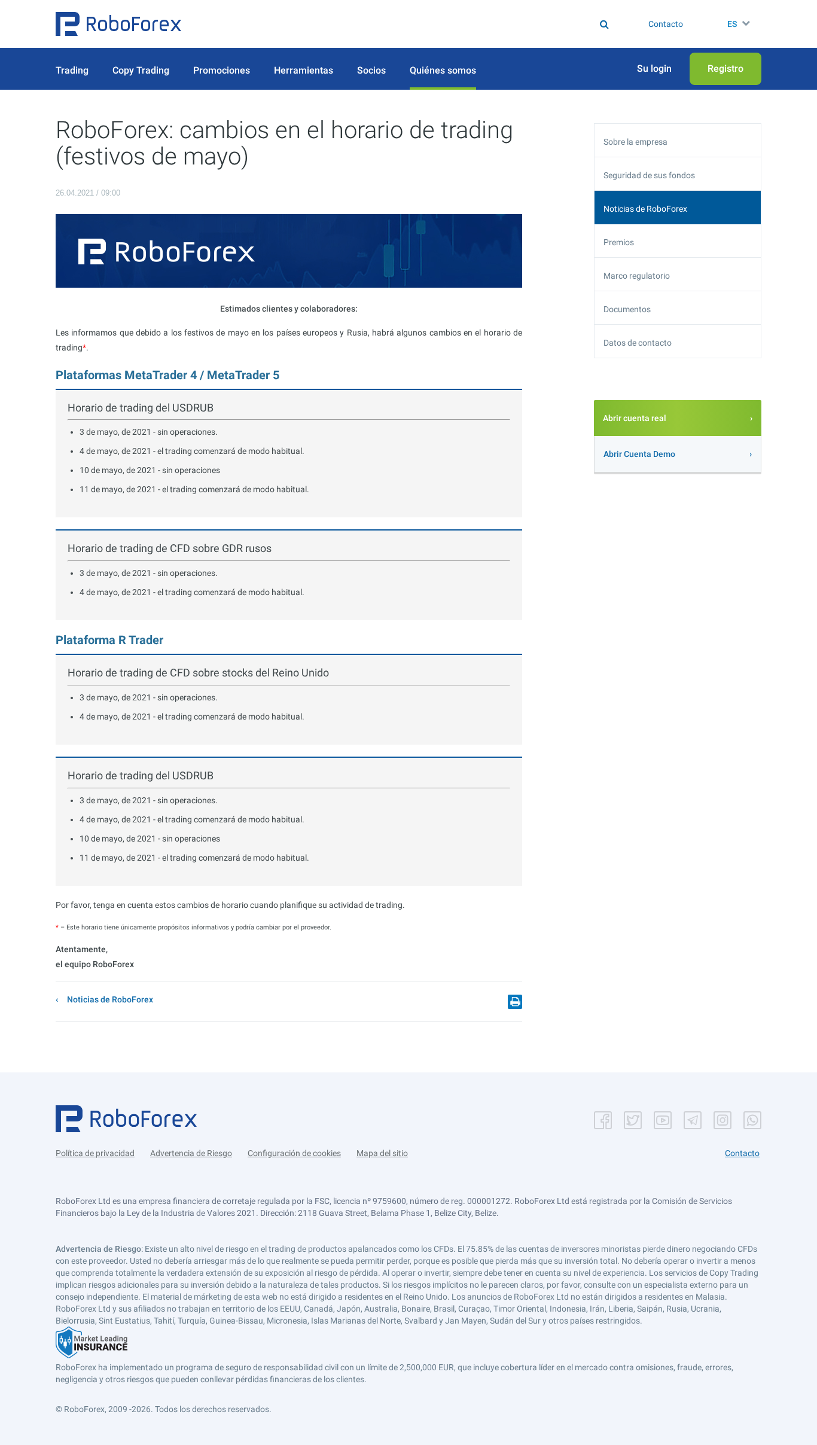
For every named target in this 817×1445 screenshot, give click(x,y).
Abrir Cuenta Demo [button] (639, 454)
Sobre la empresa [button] (635, 142)
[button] (118, 24)
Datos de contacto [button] (637, 342)
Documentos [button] (627, 309)
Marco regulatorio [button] (636, 276)
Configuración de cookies (294, 1153)
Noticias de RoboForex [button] (645, 209)
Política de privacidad (95, 1153)
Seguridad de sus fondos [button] (649, 175)
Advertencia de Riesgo (191, 1153)
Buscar (417, 24)
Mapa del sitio (382, 1153)
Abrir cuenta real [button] (634, 418)
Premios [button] (618, 242)
